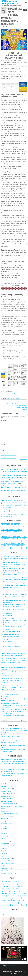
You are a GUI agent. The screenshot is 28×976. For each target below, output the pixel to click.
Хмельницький (5, 861)
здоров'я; (3, 818)
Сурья (3, 529)
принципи (11, 541)
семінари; (3, 848)
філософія (21, 545)
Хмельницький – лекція (7, 863)
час (2, 866)
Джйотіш (19, 527)
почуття (24, 538)
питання (19, 538)
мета (8, 538)
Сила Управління (7, 613)
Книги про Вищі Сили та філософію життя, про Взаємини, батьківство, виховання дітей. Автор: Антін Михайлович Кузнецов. (13, 502)
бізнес (2, 783)
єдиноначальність (16, 548)
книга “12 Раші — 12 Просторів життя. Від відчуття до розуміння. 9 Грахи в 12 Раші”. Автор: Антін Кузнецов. (14, 471)
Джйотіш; (3, 811)
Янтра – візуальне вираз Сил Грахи (11, 691)
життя (10, 536)
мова (8, 398)
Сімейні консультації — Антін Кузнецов (12, 678)
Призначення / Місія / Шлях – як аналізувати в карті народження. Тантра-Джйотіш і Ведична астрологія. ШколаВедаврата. (13, 481)
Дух (24, 527)
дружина (16, 534)
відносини (4, 534)
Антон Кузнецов (6, 524)
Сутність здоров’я (8, 641)
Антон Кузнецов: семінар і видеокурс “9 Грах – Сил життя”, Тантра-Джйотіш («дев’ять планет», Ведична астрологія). (14, 585)
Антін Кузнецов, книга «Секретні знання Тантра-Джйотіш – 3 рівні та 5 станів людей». (13, 505)
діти (20, 534)
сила (23, 541)
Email (3, 445)
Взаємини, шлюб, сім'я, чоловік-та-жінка (11, 806)
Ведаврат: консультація (7, 793)
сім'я (22, 543)
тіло (8, 545)
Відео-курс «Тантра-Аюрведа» (11, 636)
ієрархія (24, 548)
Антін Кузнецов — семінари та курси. (10, 562)
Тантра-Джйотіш (10, 529)
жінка (14, 536)
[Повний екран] (25, 959)
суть (19, 543)
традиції (12, 398)
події (2, 838)
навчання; (3, 833)
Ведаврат (16, 524)
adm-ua (5, 27)
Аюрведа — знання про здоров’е (10, 634)
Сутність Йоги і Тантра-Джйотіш (11, 646)
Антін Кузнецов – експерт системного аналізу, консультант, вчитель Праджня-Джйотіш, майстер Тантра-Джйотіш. (14, 558)
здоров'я (19, 536)
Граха (14, 527)
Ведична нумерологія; (6, 801)
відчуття (10, 534)
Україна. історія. (5, 856)
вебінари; (3, 786)
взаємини (8, 531)
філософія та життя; (6, 858)
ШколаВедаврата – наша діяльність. (10, 703)
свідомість (18, 541)
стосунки (8, 543)
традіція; (3, 853)
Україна (17, 398)
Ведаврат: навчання (6, 796)
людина (4, 538)
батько (3, 531)
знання (24, 536)
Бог (12, 524)
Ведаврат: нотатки (6, 798)
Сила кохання (6, 629)
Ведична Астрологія (7, 527)
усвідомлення (14, 545)
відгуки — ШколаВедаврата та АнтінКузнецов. (13, 658)
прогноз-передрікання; (6, 846)
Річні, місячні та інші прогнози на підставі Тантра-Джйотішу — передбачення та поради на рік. (15, 596)
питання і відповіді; (6, 836)
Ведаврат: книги (5, 791)
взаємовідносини (17, 531)
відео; (2, 808)
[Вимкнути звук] (22, 959)
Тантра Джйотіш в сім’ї (8, 618)
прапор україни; (5, 841)
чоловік (3, 548)
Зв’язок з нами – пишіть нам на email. (10, 665)
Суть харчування (7, 639)
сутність (14, 543)
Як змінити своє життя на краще (11, 631)
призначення (5, 541)
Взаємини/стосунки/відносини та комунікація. (15, 577)
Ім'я (2, 439)
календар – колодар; (6, 821)
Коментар (4, 420)
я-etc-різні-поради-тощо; (7, 873)
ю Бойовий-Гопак (5, 871)
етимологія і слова (15, 396)
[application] (14, 953)
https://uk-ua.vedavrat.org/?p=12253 (10, 393)
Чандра (18, 529)
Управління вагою (7, 644)
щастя (8, 548)
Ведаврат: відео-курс (6, 788)
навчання (13, 538)
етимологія (4, 536)
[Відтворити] (3, 959)
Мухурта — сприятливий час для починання (13, 685)
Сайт (2, 450)
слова (3, 543)
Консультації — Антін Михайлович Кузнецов (12, 671)
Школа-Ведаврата (5, 868)
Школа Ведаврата (10, 965)
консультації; (4, 828)
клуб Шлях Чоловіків (6, 823)
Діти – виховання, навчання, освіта (10, 813)
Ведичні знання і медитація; (8, 803)
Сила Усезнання (7, 615)
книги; (2, 826)
